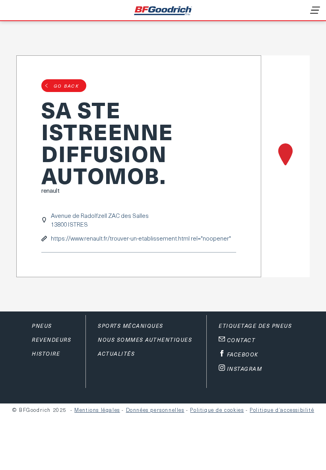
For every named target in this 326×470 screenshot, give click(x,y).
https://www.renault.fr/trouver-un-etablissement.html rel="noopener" (141, 238)
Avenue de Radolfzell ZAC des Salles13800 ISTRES (100, 220)
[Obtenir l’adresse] (285, 166)
